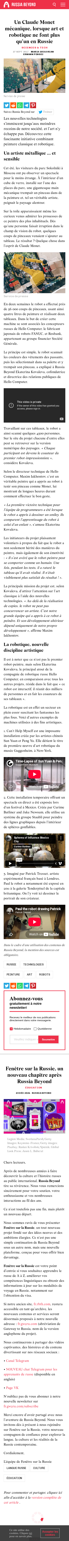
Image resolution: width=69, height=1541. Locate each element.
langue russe (16, 1468)
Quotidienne (45, 1028)
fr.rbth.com (42, 1304)
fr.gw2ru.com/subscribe (21, 1406)
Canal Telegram (17, 1361)
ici (30, 1533)
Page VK (12, 1388)
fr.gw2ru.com (27, 1324)
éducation (14, 1478)
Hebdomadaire (22, 1028)
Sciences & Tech (35, 47)
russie (11, 964)
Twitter (47, 112)
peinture (13, 974)
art (29, 974)
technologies (33, 964)
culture (39, 1468)
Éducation (33, 1087)
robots (44, 974)
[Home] (6, 4)
